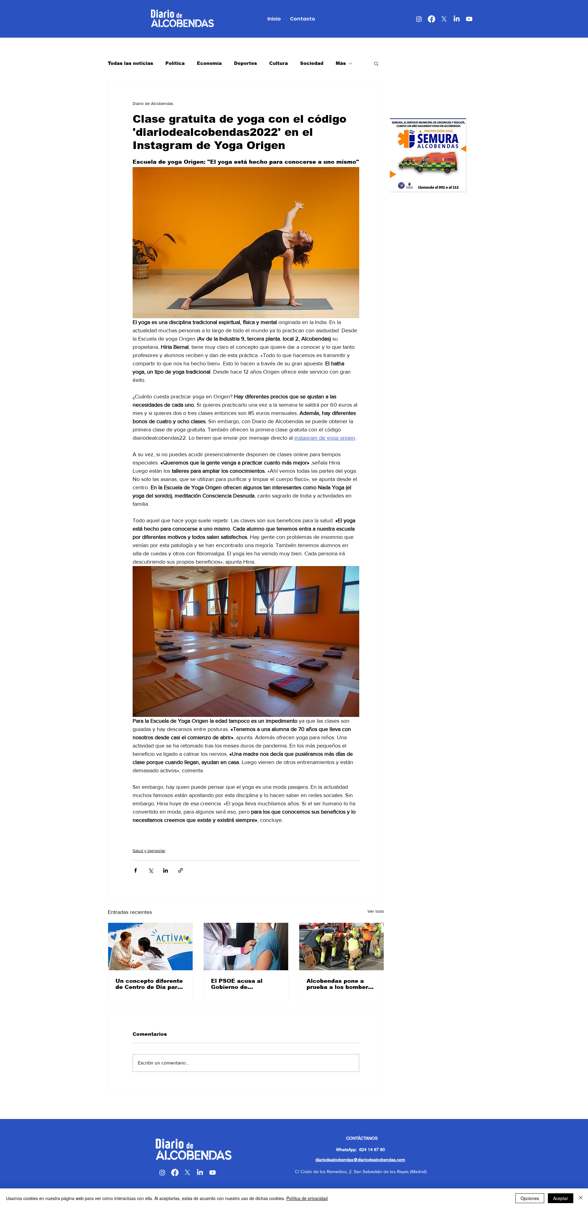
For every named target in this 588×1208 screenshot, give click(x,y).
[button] (376, 63)
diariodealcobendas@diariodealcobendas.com (360, 1159)
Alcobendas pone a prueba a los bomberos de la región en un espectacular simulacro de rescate (341, 984)
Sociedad (311, 63)
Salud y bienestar (149, 850)
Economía (209, 63)
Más (341, 63)
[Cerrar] (580, 1198)
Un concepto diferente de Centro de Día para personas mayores (149, 984)
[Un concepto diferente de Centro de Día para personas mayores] (150, 946)
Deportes (245, 63)
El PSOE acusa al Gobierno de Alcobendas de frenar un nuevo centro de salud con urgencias (243, 984)
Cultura (278, 63)
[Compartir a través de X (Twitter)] (150, 870)
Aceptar (560, 1198)
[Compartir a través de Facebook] (135, 870)
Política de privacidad (307, 1198)
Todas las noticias (130, 63)
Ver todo (376, 911)
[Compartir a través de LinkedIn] (165, 870)
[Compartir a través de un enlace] (180, 870)
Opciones (530, 1198)
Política (175, 63)
